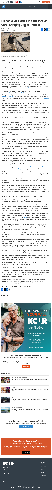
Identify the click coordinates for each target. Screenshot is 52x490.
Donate (46, 2)
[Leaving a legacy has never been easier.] (26, 327)
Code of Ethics (43, 466)
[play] (4, 7)
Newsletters (22, 475)
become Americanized (36, 167)
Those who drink (33, 93)
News (12, 397)
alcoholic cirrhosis (34, 95)
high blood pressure (23, 93)
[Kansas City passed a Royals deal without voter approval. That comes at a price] (5, 380)
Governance (42, 469)
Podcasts (21, 472)
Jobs (31, 472)
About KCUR (22, 462)
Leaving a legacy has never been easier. (26, 355)
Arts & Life (13, 387)
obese (4, 93)
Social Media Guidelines (43, 463)
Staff (31, 466)
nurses (25, 217)
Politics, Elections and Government (19, 377)
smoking (18, 169)
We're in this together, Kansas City (26, 441)
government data (44, 98)
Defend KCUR (26, 452)
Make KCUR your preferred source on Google (26, 421)
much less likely (25, 88)
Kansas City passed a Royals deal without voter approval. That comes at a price (29, 379)
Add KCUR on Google (26, 427)
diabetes (11, 93)
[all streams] (50, 6)
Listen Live (21, 466)
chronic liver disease (7, 96)
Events (31, 462)
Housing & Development (16, 407)
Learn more (26, 366)
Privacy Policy (43, 475)
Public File (42, 472)
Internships (32, 475)
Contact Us (32, 469)
